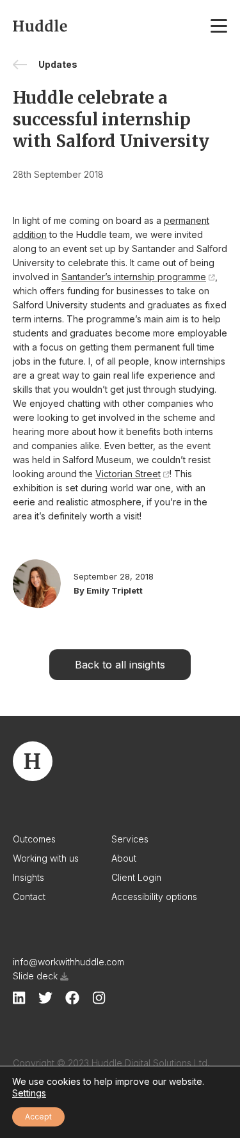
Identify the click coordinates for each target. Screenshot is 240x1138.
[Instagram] (99, 998)
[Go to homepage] (40, 25)
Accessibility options (154, 896)
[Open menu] (219, 25)
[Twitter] (45, 998)
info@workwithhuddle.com (68, 961)
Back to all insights (120, 664)
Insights (28, 877)
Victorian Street (128, 473)
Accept (38, 1116)
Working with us (46, 858)
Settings (29, 1092)
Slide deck (35, 975)
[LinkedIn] (19, 998)
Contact (29, 896)
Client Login (136, 877)
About (123, 858)
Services (129, 839)
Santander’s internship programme (133, 276)
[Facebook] (72, 998)
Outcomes (34, 839)
